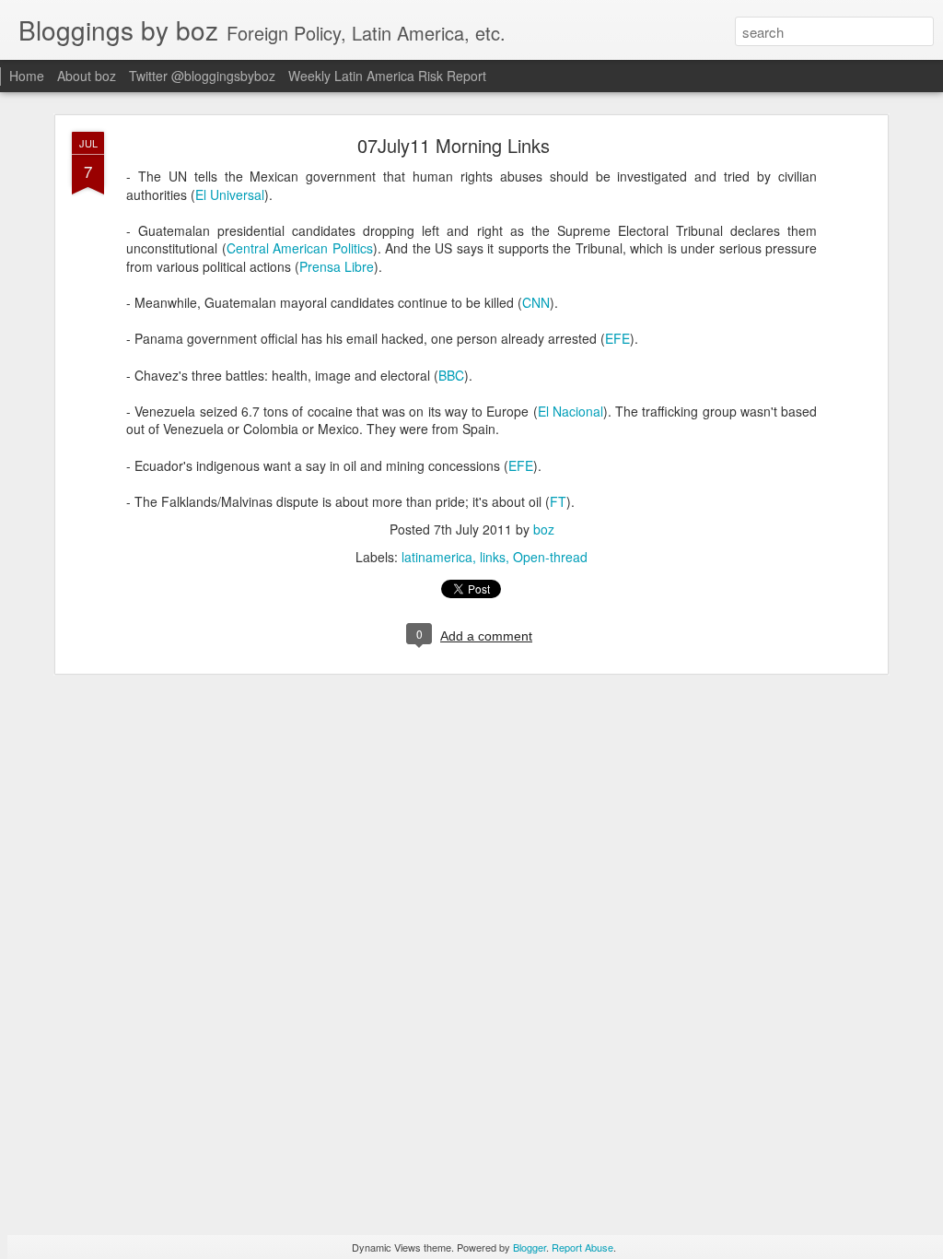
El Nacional (570, 411)
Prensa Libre (336, 266)
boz (543, 529)
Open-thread (550, 556)
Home (26, 75)
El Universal (229, 194)
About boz (86, 75)
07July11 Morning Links (453, 145)
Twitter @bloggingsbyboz (202, 75)
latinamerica (437, 556)
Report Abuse (582, 1247)
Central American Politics (300, 248)
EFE (617, 338)
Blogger (529, 1247)
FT (558, 501)
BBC (451, 375)
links (493, 556)
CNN (536, 302)
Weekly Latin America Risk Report (387, 75)
